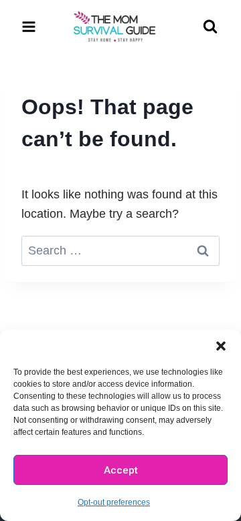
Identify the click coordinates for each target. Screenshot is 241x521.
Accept (121, 470)
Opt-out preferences (114, 502)
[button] (221, 346)
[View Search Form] (210, 26)
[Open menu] (29, 26)
